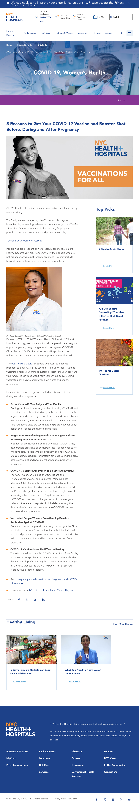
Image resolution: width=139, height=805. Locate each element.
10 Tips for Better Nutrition (109, 373)
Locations (44, 758)
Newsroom (78, 765)
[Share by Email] (35, 599)
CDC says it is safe (22, 364)
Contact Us (110, 772)
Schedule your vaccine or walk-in (24, 241)
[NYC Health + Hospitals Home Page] (14, 17)
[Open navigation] (130, 33)
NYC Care (110, 758)
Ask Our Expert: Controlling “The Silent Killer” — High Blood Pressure (112, 314)
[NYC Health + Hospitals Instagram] (113, 799)
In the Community (114, 765)
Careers (108, 33)
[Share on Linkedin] (43, 599)
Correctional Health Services (83, 774)
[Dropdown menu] (37, 32)
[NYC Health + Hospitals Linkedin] (121, 799)
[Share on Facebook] (18, 599)
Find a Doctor (47, 751)
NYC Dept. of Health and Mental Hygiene (51, 590)
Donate (97, 33)
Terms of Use (73, 799)
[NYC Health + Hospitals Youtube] (129, 799)
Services (44, 772)
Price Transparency (17, 765)
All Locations (30, 33)
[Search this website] (121, 33)
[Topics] (124, 100)
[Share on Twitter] (27, 599)
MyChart (11, 758)
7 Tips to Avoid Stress (111, 249)
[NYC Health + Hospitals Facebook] (96, 799)
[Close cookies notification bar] (129, 3)
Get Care (46, 33)
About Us (82, 33)
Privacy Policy (60, 799)
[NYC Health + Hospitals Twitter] (104, 799)
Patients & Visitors (64, 33)
